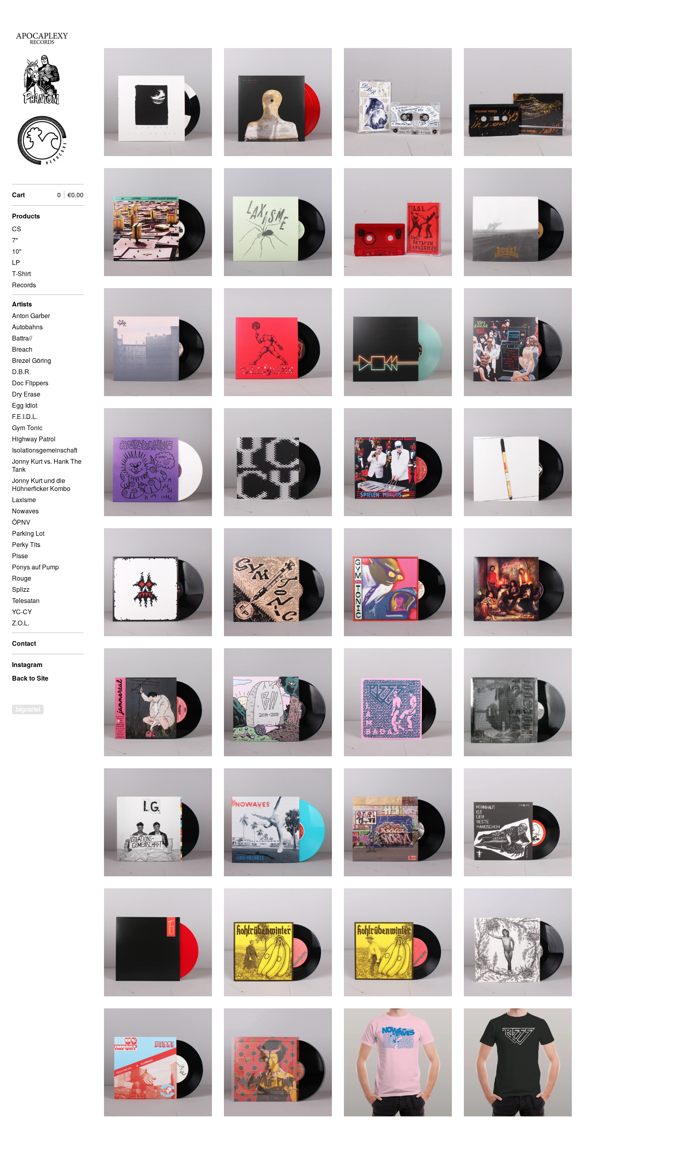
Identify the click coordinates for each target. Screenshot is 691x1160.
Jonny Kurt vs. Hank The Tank (47, 465)
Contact (24, 643)
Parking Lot (28, 533)
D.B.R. (21, 371)
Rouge (21, 578)
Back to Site (30, 678)
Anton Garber (31, 315)
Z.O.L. (20, 622)
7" (15, 239)
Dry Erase (26, 394)
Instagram (27, 664)
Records (24, 284)
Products (26, 215)
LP (16, 262)
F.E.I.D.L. (25, 416)
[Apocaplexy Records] (42, 96)
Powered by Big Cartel (28, 709)
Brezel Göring (31, 360)
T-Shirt (21, 273)
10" (17, 251)
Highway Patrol (34, 438)
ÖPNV (21, 522)
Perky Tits (26, 544)
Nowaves (25, 510)
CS (16, 228)
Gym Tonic (27, 427)
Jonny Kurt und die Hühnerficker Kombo (41, 484)
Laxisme (24, 499)
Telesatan (26, 600)
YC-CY (22, 611)
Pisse (20, 555)
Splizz (21, 589)
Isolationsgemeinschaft (44, 450)
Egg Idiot (24, 405)
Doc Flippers (30, 382)
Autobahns (27, 326)
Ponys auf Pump (35, 566)
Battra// (22, 338)
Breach (22, 349)
